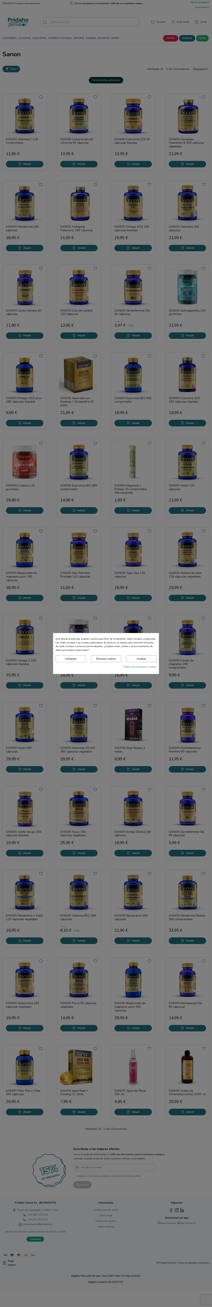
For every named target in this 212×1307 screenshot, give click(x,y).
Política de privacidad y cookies (140, 666)
